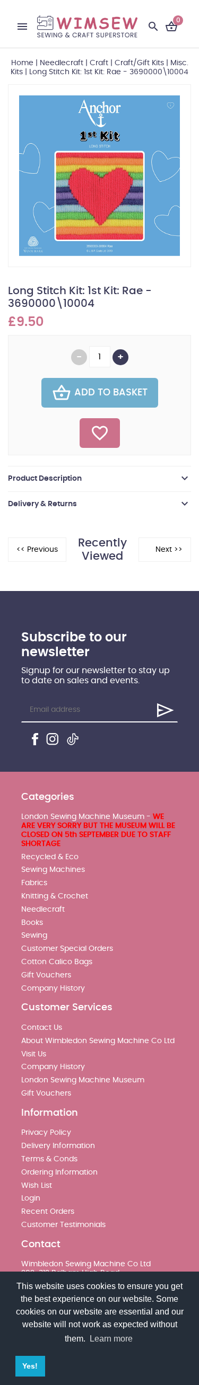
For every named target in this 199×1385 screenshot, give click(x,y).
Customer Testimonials (63, 1225)
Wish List (36, 1185)
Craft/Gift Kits (139, 63)
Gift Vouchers (46, 975)
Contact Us (41, 1027)
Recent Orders (47, 1211)
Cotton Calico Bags (56, 962)
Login (30, 1198)
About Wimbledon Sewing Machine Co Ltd (98, 1041)
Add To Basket (111, 393)
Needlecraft (61, 63)
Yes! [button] (30, 1366)
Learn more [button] (111, 1338)
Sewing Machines (53, 870)
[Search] (153, 26)
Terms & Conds (49, 1159)
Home (22, 63)
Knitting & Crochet (54, 896)
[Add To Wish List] (100, 433)
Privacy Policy (46, 1132)
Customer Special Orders (67, 948)
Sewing (34, 935)
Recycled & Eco (50, 857)
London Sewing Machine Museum (82, 1080)
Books (32, 923)
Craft (99, 63)
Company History (53, 988)
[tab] (99, 478)
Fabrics (34, 883)
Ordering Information (59, 1172)
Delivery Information (58, 1146)
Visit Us (33, 1054)
